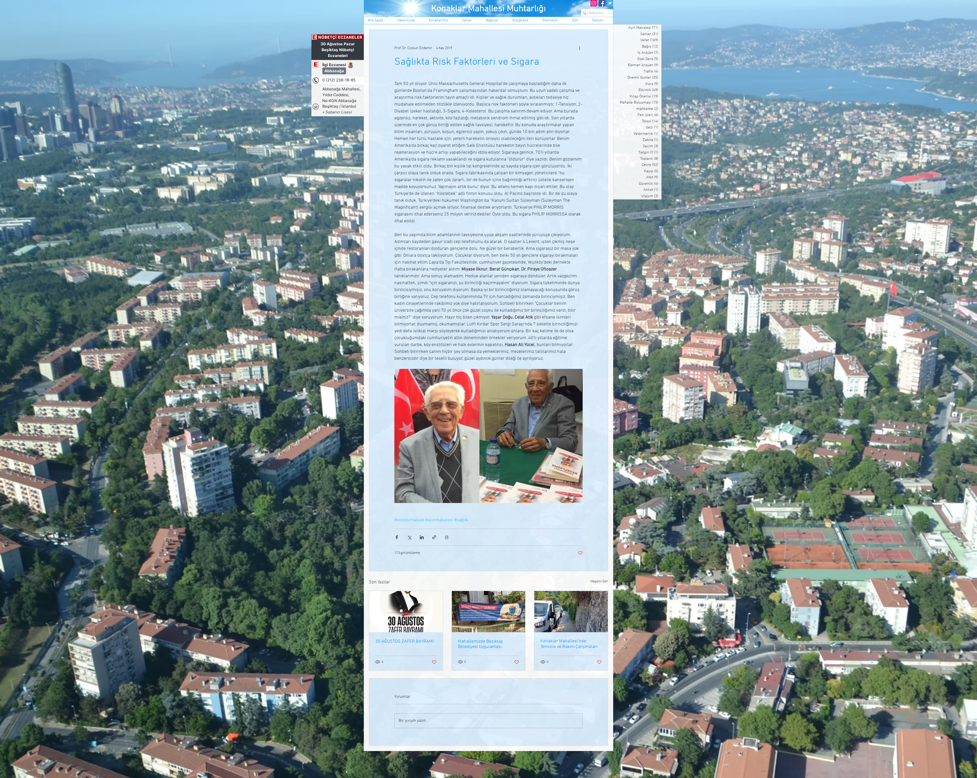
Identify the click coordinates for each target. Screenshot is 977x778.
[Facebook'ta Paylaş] (396, 537)
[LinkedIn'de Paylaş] (421, 537)
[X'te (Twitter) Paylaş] (409, 537)
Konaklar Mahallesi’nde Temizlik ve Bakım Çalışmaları (568, 644)
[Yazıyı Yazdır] (446, 537)
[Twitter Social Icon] (610, 3)
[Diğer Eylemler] (580, 48)
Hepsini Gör (599, 581)
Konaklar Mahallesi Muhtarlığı (488, 9)
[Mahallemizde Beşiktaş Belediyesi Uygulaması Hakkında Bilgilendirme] (488, 611)
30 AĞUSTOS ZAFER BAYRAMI (404, 641)
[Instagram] (594, 3)
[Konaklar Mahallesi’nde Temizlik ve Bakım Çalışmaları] (571, 611)
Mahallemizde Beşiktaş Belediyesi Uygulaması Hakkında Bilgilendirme (480, 644)
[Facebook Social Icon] (602, 3)
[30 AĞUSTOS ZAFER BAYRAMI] (406, 611)
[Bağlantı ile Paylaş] (434, 537)
